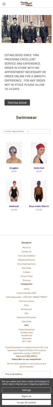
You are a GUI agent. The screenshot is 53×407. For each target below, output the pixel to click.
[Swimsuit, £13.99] (14, 191)
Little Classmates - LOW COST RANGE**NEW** (26, 297)
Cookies (26, 272)
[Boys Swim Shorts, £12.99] (39, 191)
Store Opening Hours (26, 264)
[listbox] (20, 131)
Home (26, 289)
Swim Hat (39, 167)
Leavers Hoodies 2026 (26, 293)
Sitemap (26, 280)
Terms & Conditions (26, 256)
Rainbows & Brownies (26, 317)
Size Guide (26, 268)
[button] (17, 102)
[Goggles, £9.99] (14, 152)
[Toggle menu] (4, 4)
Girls (26, 313)
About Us (26, 247)
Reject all (26, 396)
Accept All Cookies (26, 402)
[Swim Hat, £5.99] (39, 152)
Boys (26, 305)
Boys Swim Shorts (39, 206)
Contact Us (26, 252)
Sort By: (8, 131)
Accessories (26, 309)
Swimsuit (14, 206)
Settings (26, 390)
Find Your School (26, 301)
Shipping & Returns (26, 260)
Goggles (14, 167)
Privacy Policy (26, 276)
